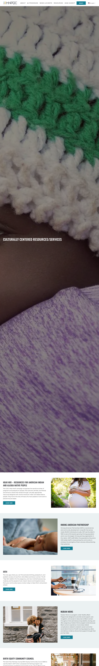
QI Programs (32, 3)
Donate (81, 3)
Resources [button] (58, 3)
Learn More (9, 503)
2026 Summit (70, 3)
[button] (78, 3)
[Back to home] (10, 3)
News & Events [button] (46, 3)
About (23, 3)
